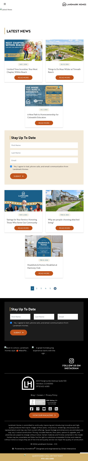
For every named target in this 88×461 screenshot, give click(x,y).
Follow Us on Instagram (71, 367)
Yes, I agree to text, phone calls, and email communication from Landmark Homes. (40, 168)
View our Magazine (43, 415)
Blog (33, 395)
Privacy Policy (51, 395)
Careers (40, 395)
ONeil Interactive (68, 448)
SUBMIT (17, 176)
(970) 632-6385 (42, 386)
